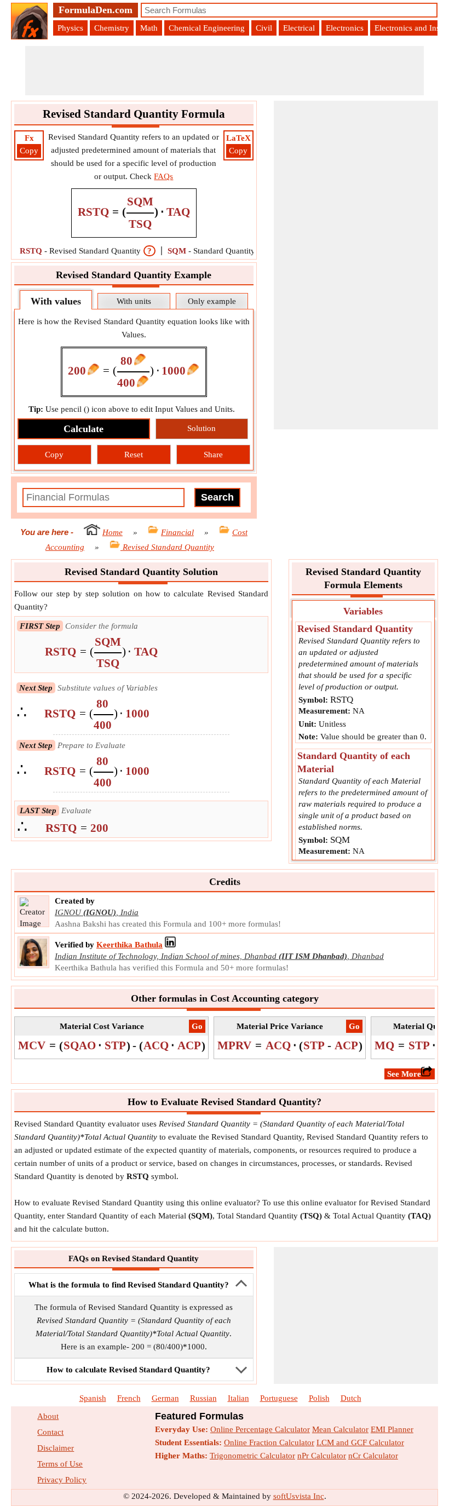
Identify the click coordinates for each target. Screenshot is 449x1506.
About (48, 1416)
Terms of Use (60, 1463)
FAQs (163, 176)
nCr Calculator (373, 1455)
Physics (70, 28)
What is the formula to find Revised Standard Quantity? (128, 1284)
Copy (29, 150)
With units (134, 301)
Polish (319, 1398)
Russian (203, 1398)
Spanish (92, 1398)
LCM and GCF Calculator (360, 1442)
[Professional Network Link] (170, 944)
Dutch (351, 1398)
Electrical (299, 28)
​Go (197, 1026)
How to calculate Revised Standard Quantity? (128, 1369)
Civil (264, 28)
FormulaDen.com (96, 9)
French (129, 1398)
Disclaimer (55, 1448)
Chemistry (111, 28)
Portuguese (279, 1398)
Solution (201, 428)
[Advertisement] (224, 70)
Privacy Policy (62, 1479)
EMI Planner (392, 1429)
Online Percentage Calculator (260, 1429)
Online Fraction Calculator (269, 1442)
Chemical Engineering (207, 28)
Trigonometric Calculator (252, 1455)
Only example (212, 301)
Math (149, 28)
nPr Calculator (321, 1455)
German (165, 1398)
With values (56, 301)
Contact (50, 1432)
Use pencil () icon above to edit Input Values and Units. (131, 409)
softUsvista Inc (298, 1496)
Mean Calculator (340, 1429)
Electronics (345, 28)
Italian (238, 1398)
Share (213, 454)
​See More (404, 1074)
